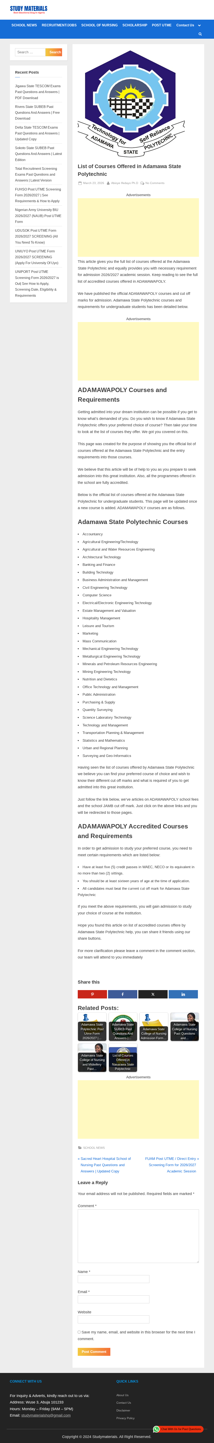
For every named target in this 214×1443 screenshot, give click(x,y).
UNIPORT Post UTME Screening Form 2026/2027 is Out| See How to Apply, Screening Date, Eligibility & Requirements (37, 283)
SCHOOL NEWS (24, 25)
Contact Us (185, 25)
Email (84, 1292)
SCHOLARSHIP (134, 25)
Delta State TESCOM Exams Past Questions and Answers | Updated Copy (37, 133)
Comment (87, 1206)
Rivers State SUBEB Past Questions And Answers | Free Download (37, 112)
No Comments (154, 183)
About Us (122, 1395)
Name (84, 1272)
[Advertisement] (138, 227)
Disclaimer (123, 1410)
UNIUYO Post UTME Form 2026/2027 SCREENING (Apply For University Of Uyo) (36, 257)
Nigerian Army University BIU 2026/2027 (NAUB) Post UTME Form (38, 216)
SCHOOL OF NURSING (99, 25)
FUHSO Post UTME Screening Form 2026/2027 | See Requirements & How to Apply (38, 195)
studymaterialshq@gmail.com (46, 1415)
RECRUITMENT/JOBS (59, 25)
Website (84, 1312)
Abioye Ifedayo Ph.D (124, 183)
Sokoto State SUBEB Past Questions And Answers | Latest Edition (38, 154)
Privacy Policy (125, 1418)
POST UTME (162, 25)
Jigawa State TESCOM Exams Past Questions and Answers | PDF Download (38, 92)
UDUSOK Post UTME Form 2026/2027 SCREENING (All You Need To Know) (36, 236)
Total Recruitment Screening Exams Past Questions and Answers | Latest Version (36, 174)
